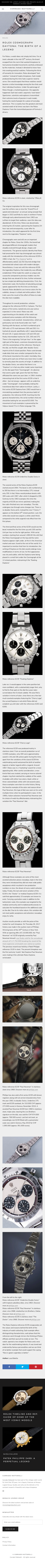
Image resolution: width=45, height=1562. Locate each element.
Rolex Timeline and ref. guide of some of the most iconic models (20, 1417)
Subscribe (10, 1529)
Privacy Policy (7, 1542)
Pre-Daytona (21, 259)
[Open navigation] (3, 9)
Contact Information (9, 1545)
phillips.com (33, 1090)
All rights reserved (29, 1557)
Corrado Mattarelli (8, 1480)
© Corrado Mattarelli (22, 1554)
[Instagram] (3, 1491)
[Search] (42, 9)
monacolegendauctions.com (12, 1505)
